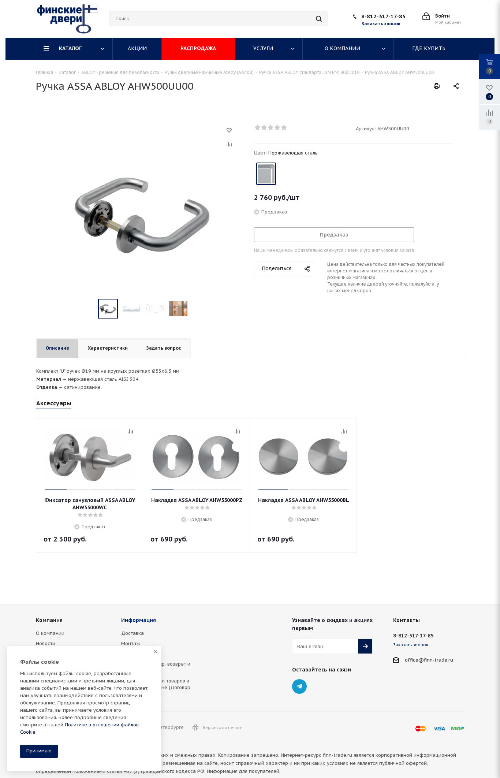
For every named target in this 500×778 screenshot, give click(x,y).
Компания (49, 620)
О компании (50, 633)
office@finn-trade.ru (429, 660)
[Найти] (319, 18)
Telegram (299, 686)
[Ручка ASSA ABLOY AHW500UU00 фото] (143, 214)
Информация (138, 620)
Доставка (132, 633)
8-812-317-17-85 (383, 16)
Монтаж (130, 643)
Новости (45, 643)
